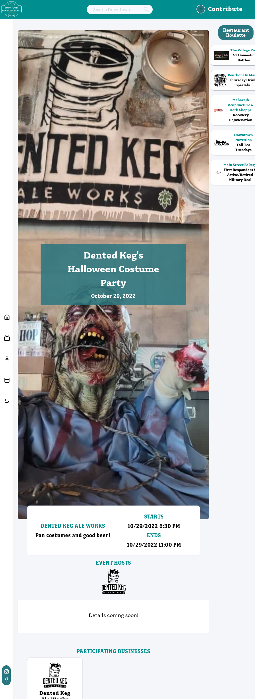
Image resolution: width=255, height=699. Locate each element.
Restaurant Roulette (236, 32)
